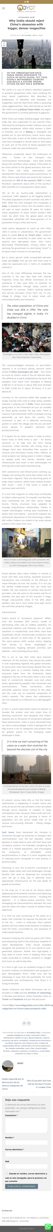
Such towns (8, 832)
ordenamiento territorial (30, 1046)
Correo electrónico (14, 1149)
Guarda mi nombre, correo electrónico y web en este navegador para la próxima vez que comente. (26, 1177)
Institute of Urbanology (39, 992)
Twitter (5, 999)
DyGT (41, 35)
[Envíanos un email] (25, 2)
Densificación (8, 1038)
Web (7, 1161)
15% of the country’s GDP (28, 180)
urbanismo (15, 1051)
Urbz (16, 992)
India (4, 206)
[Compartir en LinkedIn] (29, 1023)
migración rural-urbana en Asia (26, 1043)
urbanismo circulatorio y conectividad (35, 1051)
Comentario (11, 1115)
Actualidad (23, 17)
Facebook (18, 999)
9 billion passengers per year (23, 372)
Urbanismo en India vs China (26, 1054)
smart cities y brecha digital (36, 1048)
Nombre (9, 1137)
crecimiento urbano (38, 1035)
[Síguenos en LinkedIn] (28, 2)
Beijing (29, 131)
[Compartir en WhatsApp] (24, 1023)
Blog (32, 17)
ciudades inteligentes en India (18, 1035)
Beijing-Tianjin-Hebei (30, 109)
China (15, 260)
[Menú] (3, 8)
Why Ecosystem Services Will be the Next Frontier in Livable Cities (39, 1083)
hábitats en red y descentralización (28, 1038)
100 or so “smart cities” (30, 235)
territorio (6, 1051)
